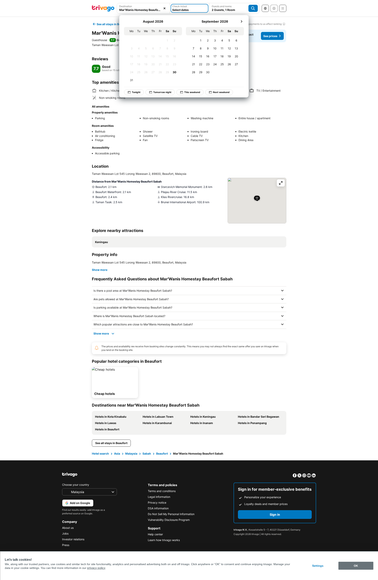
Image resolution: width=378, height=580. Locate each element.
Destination (125, 6)
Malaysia (131, 453)
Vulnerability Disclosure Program (169, 519)
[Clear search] (164, 8)
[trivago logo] (103, 8)
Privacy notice (157, 502)
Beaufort (162, 453)
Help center (155, 534)
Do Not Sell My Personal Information (171, 514)
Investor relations (73, 539)
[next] (241, 21)
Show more (99, 269)
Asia (117, 453)
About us (68, 527)
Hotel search (100, 453)
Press (65, 545)
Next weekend (221, 92)
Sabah (146, 453)
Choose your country (75, 484)
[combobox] (143, 10)
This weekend (192, 92)
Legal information (159, 496)
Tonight (136, 92)
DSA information (158, 508)
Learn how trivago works (164, 540)
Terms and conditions (162, 491)
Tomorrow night (162, 92)
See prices (270, 36)
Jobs (65, 533)
